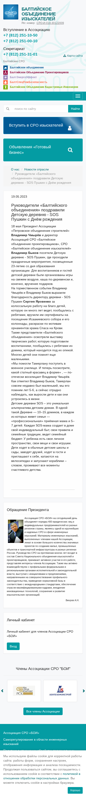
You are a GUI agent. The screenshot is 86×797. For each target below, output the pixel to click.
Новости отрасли (36, 169)
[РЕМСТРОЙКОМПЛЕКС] (24, 691)
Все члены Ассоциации (43, 711)
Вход (13, 646)
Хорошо (75, 790)
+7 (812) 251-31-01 (20, 54)
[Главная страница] (10, 11)
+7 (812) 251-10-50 (20, 35)
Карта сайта (74, 55)
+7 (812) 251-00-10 (20, 41)
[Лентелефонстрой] (60, 691)
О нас (15, 169)
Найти (75, 108)
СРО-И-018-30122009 (50, 23)
